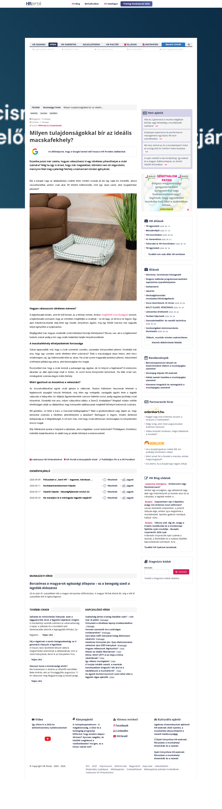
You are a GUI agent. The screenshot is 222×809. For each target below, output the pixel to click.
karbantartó (152, 286)
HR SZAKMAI (38, 44)
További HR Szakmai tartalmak (160, 547)
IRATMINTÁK (151, 44)
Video (39, 719)
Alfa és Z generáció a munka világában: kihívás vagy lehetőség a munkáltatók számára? (164, 122)
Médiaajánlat (117, 769)
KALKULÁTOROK (91, 44)
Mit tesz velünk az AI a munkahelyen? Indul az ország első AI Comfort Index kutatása (166, 148)
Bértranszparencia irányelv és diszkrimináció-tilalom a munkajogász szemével (166, 365)
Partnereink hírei (161, 402)
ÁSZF (94, 766)
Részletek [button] (112, 479)
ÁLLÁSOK (131, 44)
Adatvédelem (161, 766)
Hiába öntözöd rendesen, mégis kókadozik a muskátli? (167, 433)
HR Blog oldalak (160, 478)
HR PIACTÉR (112, 44)
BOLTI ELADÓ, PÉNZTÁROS (165, 307)
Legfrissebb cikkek (44, 49)
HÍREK (53, 44)
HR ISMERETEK (68, 44)
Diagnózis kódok (160, 561)
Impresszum (106, 766)
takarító (150, 291)
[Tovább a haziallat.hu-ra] (166, 443)
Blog (76, 3)
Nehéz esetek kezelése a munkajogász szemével (166, 379)
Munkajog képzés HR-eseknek (161, 373)
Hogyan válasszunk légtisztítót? (104, 648)
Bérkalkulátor (92, 3)
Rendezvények (159, 358)
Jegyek (130, 479)
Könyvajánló (84, 719)
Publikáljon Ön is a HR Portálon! (118, 459)
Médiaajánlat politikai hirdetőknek (161, 769)
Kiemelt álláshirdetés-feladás (167, 342)
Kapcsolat (147, 766)
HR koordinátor (159, 234)
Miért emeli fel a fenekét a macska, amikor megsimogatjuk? (167, 458)
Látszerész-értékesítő (162, 311)
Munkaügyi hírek (52, 107)
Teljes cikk (47, 634)
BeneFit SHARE (173, 44)
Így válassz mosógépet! (100, 661)
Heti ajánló (155, 113)
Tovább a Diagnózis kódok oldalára (161, 578)
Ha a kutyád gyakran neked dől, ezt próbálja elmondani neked (163, 451)
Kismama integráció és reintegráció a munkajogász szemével (165, 386)
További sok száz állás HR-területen (166, 254)
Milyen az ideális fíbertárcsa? (103, 651)
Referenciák (121, 766)
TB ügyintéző (158, 226)
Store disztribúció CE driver (165, 303)
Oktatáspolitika (104, 49)
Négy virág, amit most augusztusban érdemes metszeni (164, 425)
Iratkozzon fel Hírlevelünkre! (47, 459)
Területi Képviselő (160, 316)
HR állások (156, 221)
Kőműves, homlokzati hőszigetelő (163, 274)
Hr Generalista (158, 239)
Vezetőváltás (135, 49)
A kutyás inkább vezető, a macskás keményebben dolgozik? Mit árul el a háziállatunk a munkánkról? (104, 667)
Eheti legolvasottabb (172, 49)
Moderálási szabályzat (97, 769)
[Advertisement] (83, 538)
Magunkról (134, 766)
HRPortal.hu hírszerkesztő (49, 125)
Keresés (148, 567)
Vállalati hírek (70, 49)
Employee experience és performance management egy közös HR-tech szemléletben (163, 135)
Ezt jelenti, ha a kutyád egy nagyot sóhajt (166, 463)
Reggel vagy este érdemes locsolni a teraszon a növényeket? (164, 418)
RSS (88, 766)
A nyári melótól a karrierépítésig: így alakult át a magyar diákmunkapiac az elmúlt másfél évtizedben (166, 161)
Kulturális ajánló (169, 719)
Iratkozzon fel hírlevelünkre (99, 772)
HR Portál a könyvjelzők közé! (81, 459)
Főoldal (36, 107)
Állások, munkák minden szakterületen (166, 337)
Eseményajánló (40, 471)
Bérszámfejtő (158, 230)
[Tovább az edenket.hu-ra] (166, 410)
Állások (154, 270)
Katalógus (111, 3)
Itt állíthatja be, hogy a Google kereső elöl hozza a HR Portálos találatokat (86, 151)
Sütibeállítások (134, 769)
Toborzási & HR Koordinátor (166, 243)
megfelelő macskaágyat (114, 314)
